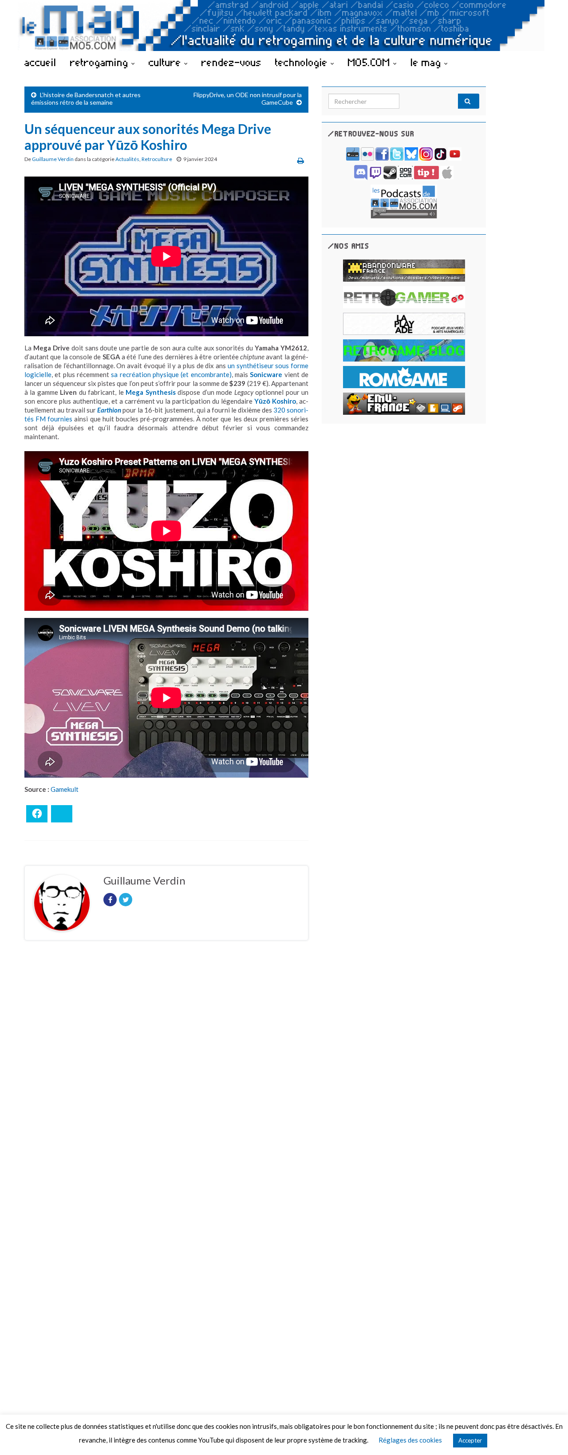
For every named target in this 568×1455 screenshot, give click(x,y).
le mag (427, 62)
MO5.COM (370, 62)
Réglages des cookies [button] (410, 1440)
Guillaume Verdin (53, 159)
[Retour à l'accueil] (284, 25)
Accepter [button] (470, 1440)
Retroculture (157, 159)
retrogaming (100, 62)
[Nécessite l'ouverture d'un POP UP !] (404, 201)
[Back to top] (548, 1435)
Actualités (127, 159)
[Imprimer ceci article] (300, 160)
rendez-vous (231, 62)
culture (166, 62)
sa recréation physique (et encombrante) (171, 374)
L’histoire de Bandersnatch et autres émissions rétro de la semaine (86, 98)
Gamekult (65, 789)
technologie (303, 62)
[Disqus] (166, 1069)
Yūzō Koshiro (275, 401)
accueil (40, 62)
